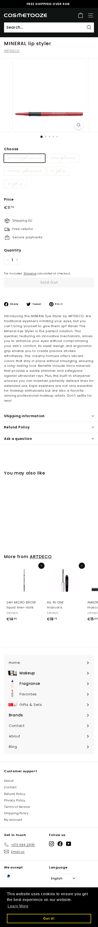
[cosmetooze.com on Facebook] (60, 843)
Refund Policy (17, 427)
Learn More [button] (18, 906)
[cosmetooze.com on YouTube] (68, 843)
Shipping (30, 273)
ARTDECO (12, 50)
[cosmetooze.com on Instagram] (51, 843)
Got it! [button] (49, 918)
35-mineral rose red (24, 158)
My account (13, 820)
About (9, 781)
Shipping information (24, 416)
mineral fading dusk (25, 171)
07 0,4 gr (58, 171)
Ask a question (18, 438)
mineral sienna (62, 158)
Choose (11, 149)
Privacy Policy (14, 800)
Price (9, 199)
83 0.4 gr (15, 183)
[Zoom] (78, 125)
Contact (10, 787)
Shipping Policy (16, 813)
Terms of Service (17, 807)
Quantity (12, 250)
